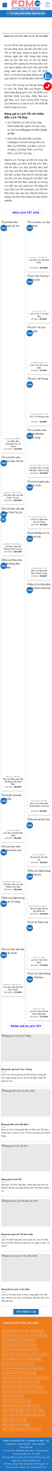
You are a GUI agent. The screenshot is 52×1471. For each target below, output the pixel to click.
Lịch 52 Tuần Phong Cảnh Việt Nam (39, 1012)
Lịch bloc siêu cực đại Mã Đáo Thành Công (39, 469)
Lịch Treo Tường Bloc (33, 1387)
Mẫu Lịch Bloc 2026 (34, 1411)
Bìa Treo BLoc (23, 1354)
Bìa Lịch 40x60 (9, 1336)
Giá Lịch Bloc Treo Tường (14, 1368)
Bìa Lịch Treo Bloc (28, 1345)
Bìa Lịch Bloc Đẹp (40, 1336)
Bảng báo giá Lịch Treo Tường (16, 1069)
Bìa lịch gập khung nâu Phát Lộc (39, 910)
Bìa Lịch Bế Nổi (9, 1340)
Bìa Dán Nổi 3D (36, 1331)
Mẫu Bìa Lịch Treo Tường (14, 1406)
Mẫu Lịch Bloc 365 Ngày (13, 1411)
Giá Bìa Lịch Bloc (33, 1359)
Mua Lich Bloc (9, 1392)
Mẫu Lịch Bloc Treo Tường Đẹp (16, 1425)
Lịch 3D (27, 1378)
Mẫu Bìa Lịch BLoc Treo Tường (16, 1401)
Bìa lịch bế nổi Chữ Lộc (39, 858)
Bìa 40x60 (7, 1331)
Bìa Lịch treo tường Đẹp (13, 1350)
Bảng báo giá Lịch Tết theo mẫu (17, 1234)
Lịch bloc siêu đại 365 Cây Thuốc (13, 988)
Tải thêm (26, 1312)
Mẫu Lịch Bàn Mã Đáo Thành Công (39, 572)
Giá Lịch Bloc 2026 (25, 1364)
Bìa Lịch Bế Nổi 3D (27, 1340)
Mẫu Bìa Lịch (23, 1392)
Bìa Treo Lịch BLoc (39, 1354)
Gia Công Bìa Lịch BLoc (13, 1359)
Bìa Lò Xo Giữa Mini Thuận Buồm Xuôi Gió (39, 804)
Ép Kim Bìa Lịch (33, 1429)
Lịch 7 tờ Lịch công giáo (39, 366)
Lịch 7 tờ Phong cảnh (39, 417)
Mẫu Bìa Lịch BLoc (40, 1392)
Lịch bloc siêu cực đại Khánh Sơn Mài (13, 885)
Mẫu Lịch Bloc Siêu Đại (35, 1415)
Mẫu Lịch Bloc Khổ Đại (12, 1415)
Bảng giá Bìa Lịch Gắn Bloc (15, 1124)
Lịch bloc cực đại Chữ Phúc (39, 261)
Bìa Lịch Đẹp (8, 1354)
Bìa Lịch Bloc (24, 1336)
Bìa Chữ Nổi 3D (21, 1331)
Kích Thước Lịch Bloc (12, 1378)
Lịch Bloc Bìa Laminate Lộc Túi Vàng (13, 443)
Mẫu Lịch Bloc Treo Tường (14, 1420)
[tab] (26, 36)
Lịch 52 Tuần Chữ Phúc (39, 961)
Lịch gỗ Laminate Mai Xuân (13, 834)
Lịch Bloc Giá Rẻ (32, 1382)
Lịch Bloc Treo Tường (12, 1387)
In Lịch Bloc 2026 (35, 1368)
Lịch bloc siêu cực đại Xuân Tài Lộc (13, 496)
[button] (4, 5)
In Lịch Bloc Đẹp (29, 1373)
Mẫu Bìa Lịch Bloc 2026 (13, 1396)
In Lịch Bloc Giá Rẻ (11, 1373)
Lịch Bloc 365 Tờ (41, 1378)
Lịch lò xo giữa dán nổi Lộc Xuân (39, 520)
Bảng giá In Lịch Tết (11, 1179)
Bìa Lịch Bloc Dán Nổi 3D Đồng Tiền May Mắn (13, 781)
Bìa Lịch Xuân (32, 1350)
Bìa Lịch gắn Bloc (10, 1345)
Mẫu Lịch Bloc (34, 1406)
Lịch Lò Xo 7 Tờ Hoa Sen (39, 315)
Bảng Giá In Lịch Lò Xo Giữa (15, 1289)
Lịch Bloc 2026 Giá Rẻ (12, 1382)
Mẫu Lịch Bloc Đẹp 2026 (13, 1429)
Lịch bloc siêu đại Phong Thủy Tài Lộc (13, 547)
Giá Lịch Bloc (8, 1364)
